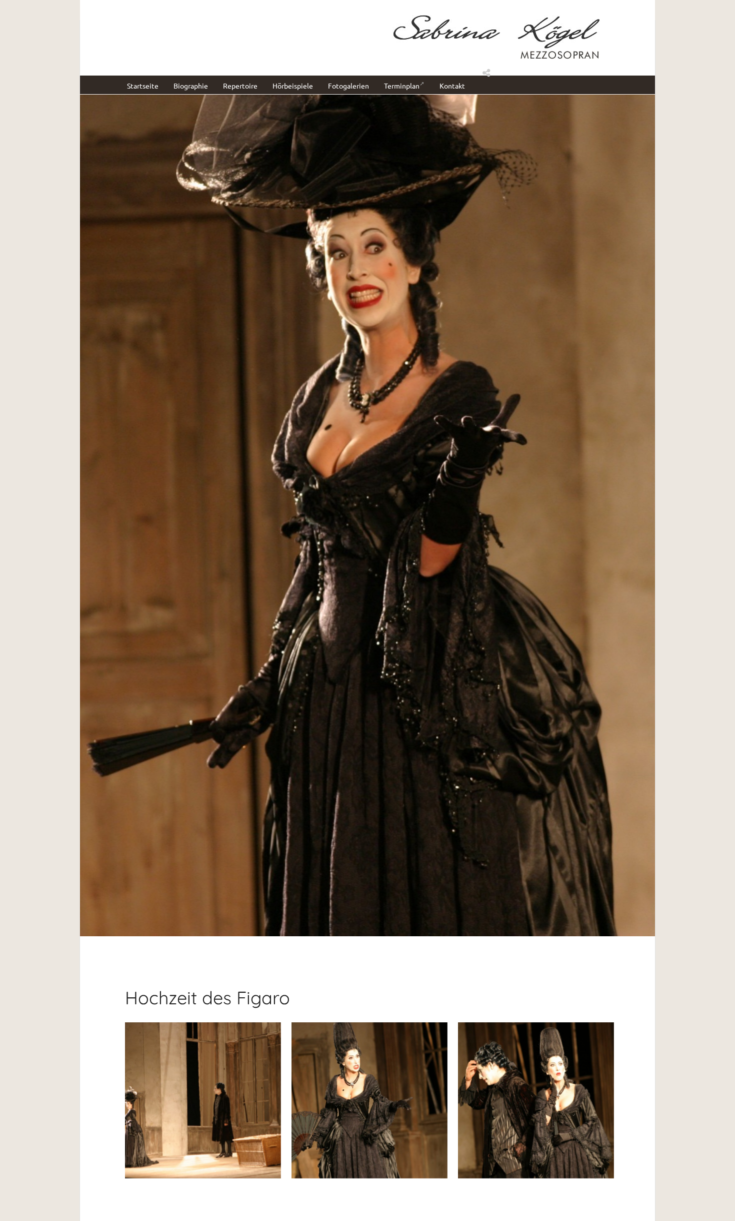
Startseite (142, 85)
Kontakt (452, 85)
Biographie (191, 85)
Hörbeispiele (292, 85)
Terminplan (402, 85)
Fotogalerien (348, 85)
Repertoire (240, 85)
